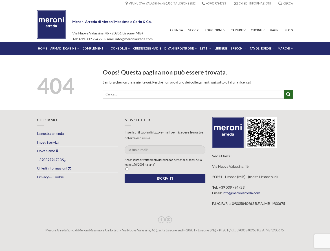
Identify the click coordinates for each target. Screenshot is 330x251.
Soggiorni (213, 30)
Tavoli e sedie (261, 48)
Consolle (119, 48)
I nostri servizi (48, 142)
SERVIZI (194, 30)
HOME (42, 48)
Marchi (284, 48)
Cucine (256, 30)
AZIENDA (176, 30)
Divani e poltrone (179, 48)
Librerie (221, 48)
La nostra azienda (50, 133)
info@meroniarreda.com (241, 193)
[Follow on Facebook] (161, 219)
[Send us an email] (168, 219)
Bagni (274, 30)
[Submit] (288, 94)
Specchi (237, 48)
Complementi (93, 48)
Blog (289, 30)
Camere (237, 30)
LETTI (204, 48)
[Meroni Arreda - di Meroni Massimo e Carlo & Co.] (51, 24)
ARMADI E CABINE (63, 48)
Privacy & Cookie (50, 177)
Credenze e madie (147, 48)
